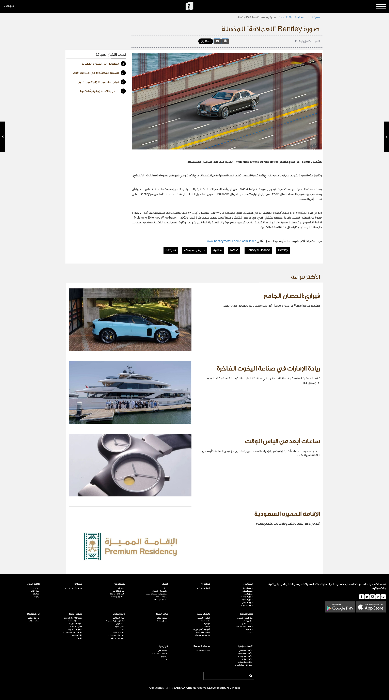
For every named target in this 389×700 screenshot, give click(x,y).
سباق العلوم (247, 600)
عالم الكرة (205, 621)
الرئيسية (163, 646)
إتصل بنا (163, 656)
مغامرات (206, 626)
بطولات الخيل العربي (243, 665)
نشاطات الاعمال (245, 651)
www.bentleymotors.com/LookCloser (231, 241)
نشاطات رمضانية (245, 653)
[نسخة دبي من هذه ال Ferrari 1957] (386, 137)
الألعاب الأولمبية (203, 632)
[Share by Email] (217, 41)
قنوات (10, 6)
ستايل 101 (248, 630)
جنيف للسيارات (75, 624)
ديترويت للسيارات (74, 630)
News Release (203, 651)
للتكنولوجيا (77, 635)
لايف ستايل (119, 613)
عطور (250, 632)
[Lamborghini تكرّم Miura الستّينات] (2, 137)
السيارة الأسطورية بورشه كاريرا (102, 91)
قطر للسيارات (76, 626)
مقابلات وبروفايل (202, 635)
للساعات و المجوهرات (72, 632)
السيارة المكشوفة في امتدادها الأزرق (99, 73)
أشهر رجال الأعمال (159, 591)
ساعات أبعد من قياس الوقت (282, 441)
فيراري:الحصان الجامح (292, 295)
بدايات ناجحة (161, 597)
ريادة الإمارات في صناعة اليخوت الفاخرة (268, 368)
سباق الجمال (247, 603)
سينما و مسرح (118, 632)
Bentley (283, 250)
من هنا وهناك (33, 613)
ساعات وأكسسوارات (243, 626)
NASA (234, 250)
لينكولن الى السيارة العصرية (103, 63)
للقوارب (78, 638)
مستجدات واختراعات (293, 17)
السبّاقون (248, 584)
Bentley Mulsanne (258, 250)
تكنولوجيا (119, 584)
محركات (315, 17)
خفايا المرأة (119, 626)
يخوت (36, 597)
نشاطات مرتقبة (245, 646)
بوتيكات (35, 588)
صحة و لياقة (162, 618)
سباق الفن (248, 594)
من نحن (163, 659)
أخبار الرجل (119, 624)
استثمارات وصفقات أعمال (156, 594)
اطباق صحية (162, 621)
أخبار (165, 588)
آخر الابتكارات (118, 591)
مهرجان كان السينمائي (114, 621)
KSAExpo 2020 (75, 621)
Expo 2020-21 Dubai (73, 618)
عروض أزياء (247, 621)
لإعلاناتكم (162, 651)
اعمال (165, 584)
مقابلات (35, 594)
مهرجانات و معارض (116, 635)
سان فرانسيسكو (194, 250)
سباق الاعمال (247, 588)
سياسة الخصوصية (159, 653)
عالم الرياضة (203, 613)
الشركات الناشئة (117, 594)
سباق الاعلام (247, 591)
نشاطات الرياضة (245, 656)
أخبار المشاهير (118, 618)
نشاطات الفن (246, 659)
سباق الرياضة (246, 597)
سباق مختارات (246, 605)
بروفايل (121, 588)
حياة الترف (35, 591)
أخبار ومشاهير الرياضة (201, 630)
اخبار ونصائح (247, 624)
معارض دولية (75, 613)
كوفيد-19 (205, 584)
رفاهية (217, 250)
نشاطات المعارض (244, 662)
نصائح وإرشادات (160, 600)
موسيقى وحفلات (117, 638)
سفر (122, 630)
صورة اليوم (34, 621)
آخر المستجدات (203, 588)
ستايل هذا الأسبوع (244, 618)
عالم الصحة (162, 613)
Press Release (201, 646)
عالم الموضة (246, 613)
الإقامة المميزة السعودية (287, 514)
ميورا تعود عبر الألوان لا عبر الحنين (101, 82)
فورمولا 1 (206, 624)
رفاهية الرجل (33, 584)
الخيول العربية (203, 618)
